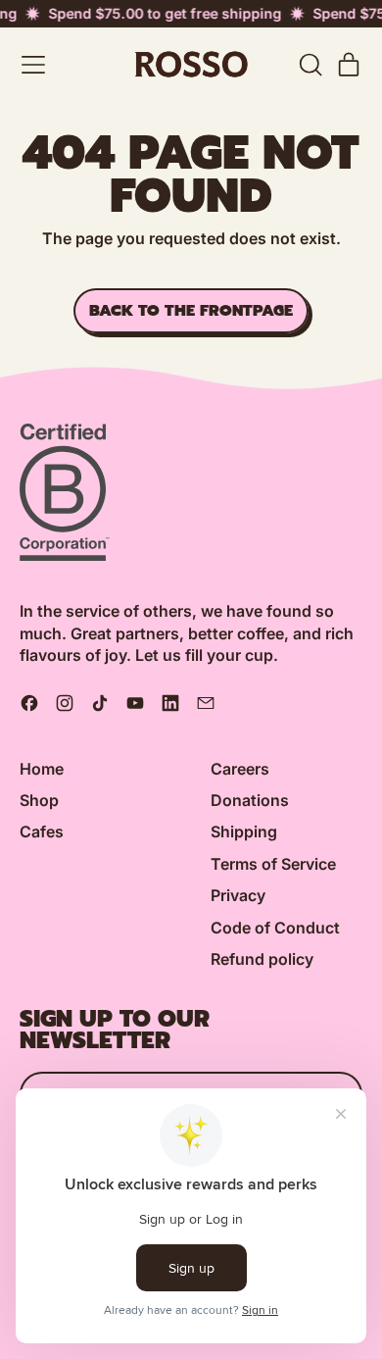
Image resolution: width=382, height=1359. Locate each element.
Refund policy (262, 959)
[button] (309, 64)
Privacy (238, 895)
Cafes (42, 831)
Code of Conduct (275, 927)
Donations (250, 800)
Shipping (244, 831)
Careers (240, 769)
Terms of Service (273, 864)
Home (42, 769)
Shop (39, 800)
